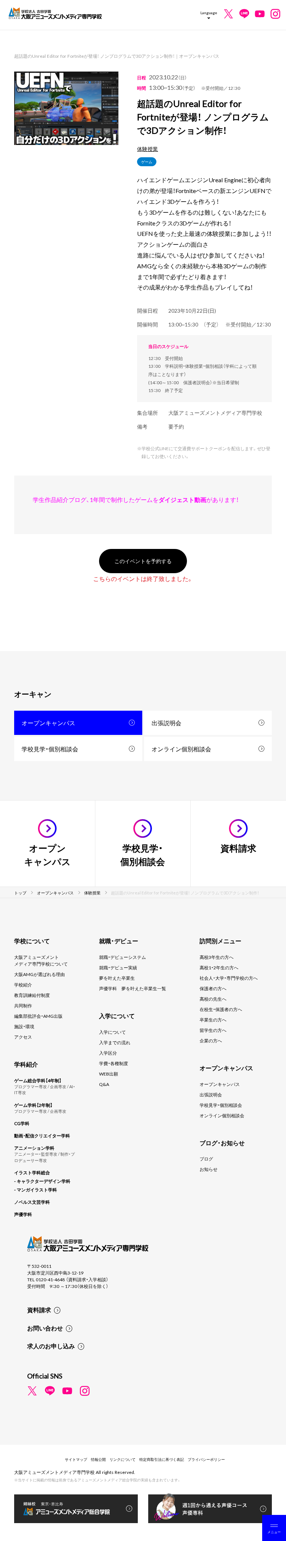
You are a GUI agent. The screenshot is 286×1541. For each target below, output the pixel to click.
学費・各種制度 (113, 1063)
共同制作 (23, 1005)
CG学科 (21, 1123)
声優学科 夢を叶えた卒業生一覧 (132, 988)
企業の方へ (211, 1040)
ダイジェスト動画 (182, 499)
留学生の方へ (213, 1030)
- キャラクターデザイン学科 (42, 1181)
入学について (112, 1032)
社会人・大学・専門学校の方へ (229, 978)
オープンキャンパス (48, 722)
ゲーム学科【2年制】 (33, 1105)
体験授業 (147, 148)
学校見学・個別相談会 (50, 748)
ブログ (206, 1158)
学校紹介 (23, 984)
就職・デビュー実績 (118, 967)
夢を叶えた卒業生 (117, 978)
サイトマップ (76, 1459)
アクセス (23, 1036)
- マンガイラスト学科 (35, 1189)
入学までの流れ (114, 1042)
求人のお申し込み (51, 1345)
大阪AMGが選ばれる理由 (39, 974)
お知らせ (208, 1169)
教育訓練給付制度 (32, 995)
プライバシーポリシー (206, 1459)
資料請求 (39, 1309)
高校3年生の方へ (216, 957)
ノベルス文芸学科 (32, 1202)
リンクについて (122, 1459)
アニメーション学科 (34, 1147)
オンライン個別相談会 (181, 748)
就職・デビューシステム (122, 957)
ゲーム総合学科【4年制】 (37, 1080)
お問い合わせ (45, 1327)
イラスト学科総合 (32, 1172)
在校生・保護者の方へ (221, 1009)
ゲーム (146, 161)
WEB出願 (108, 1073)
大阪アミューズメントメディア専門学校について (41, 960)
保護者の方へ (213, 988)
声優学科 (23, 1214)
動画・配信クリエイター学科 (42, 1135)
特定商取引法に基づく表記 (161, 1459)
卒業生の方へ (213, 1019)
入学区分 (108, 1052)
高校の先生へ (213, 998)
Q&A (104, 1084)
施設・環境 (24, 1026)
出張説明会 (166, 722)
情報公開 (98, 1459)
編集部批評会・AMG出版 (38, 1016)
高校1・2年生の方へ (219, 967)
